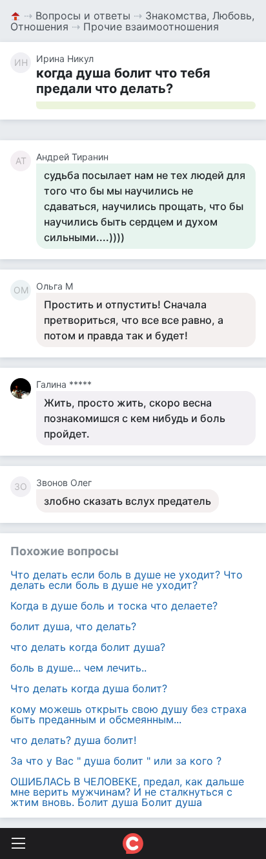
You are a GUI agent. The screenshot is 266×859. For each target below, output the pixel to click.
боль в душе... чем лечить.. (78, 667)
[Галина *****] (23, 388)
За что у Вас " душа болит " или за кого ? (115, 760)
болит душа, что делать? (73, 626)
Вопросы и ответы (83, 15)
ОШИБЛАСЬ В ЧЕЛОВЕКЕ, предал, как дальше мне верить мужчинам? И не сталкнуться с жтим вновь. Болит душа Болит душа (127, 792)
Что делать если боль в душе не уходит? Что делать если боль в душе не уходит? (126, 579)
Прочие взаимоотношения (151, 26)
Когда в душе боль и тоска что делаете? (114, 605)
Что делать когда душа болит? (88, 688)
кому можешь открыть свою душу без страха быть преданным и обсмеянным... (128, 714)
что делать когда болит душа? (87, 647)
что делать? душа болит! (73, 740)
